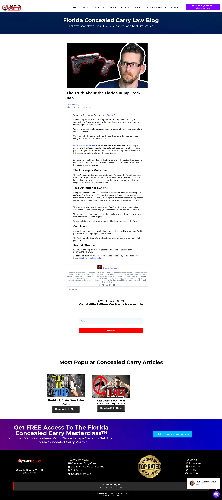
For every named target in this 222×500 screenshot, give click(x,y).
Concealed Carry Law (75, 104)
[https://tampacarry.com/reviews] (149, 466)
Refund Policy (117, 495)
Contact (175, 7)
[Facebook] (99, 285)
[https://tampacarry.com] (11, 7)
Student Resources (156, 7)
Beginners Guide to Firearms (87, 466)
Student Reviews (81, 474)
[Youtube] (114, 285)
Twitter (193, 470)
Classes (74, 7)
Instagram (195, 463)
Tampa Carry (112, 115)
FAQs (85, 7)
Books (138, 7)
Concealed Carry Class (83, 463)
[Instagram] (110, 285)
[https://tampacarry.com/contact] (29, 461)
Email (82, 316)
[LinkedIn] (107, 285)
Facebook (194, 466)
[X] (103, 285)
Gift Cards (99, 7)
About (112, 7)
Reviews (125, 7)
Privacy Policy (105, 495)
